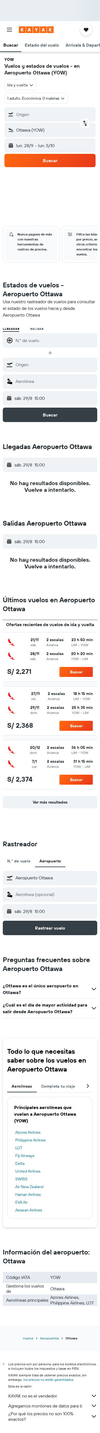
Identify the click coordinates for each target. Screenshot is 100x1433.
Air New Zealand (29, 1186)
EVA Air (21, 1202)
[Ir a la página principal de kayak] (36, 29)
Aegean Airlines (28, 1210)
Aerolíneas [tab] (22, 1086)
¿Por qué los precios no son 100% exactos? (40, 1416)
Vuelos (28, 1338)
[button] (9, 30)
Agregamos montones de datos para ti (45, 1406)
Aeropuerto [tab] (50, 861)
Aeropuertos (49, 1338)
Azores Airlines (27, 1132)
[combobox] (55, 364)
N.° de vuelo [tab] (19, 861)
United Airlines (27, 1171)
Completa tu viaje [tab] (58, 1086)
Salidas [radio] (37, 329)
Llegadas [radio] (11, 329)
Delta (19, 1163)
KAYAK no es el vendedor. (33, 1396)
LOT (18, 1147)
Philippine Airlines (30, 1140)
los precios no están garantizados (48, 1379)
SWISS (21, 1178)
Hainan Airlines (28, 1194)
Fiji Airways (24, 1155)
